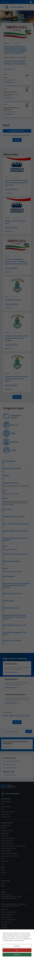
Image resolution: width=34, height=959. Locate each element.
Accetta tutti (17, 955)
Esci (17, 950)
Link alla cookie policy (18, 941)
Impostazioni (17, 946)
